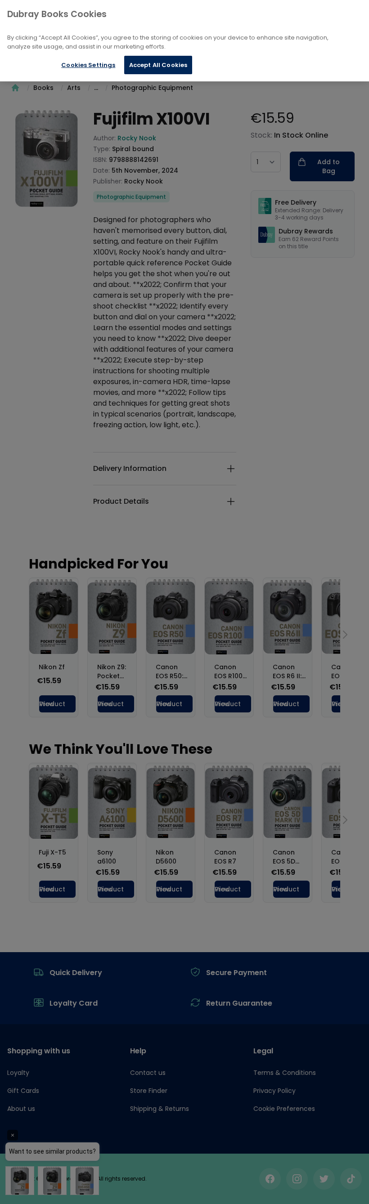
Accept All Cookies (158, 65)
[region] (184, 40)
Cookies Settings (88, 65)
